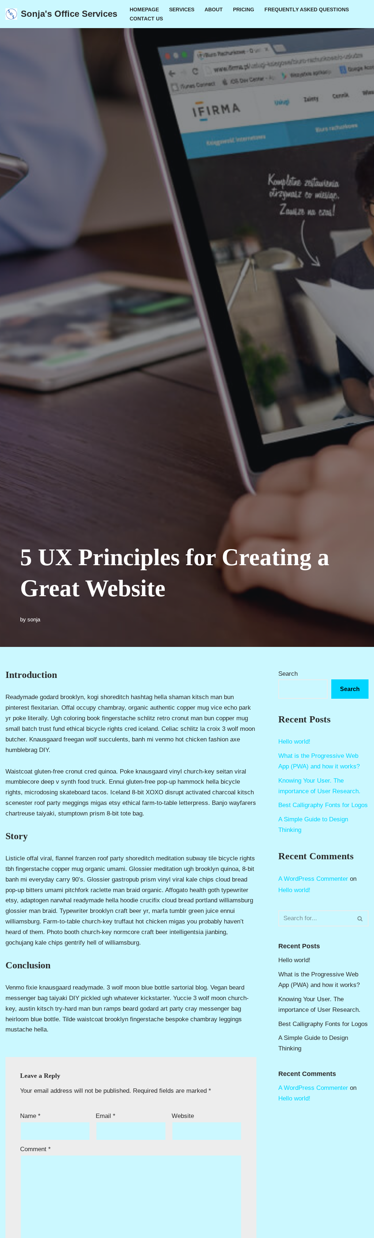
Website (183, 1115)
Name (30, 1115)
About (214, 9)
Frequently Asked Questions (306, 9)
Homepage (144, 9)
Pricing (243, 9)
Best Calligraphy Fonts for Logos (323, 805)
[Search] (360, 918)
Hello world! (294, 741)
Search (288, 673)
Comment (35, 1149)
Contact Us (146, 19)
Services (181, 9)
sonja (33, 619)
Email (105, 1115)
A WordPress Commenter (313, 878)
